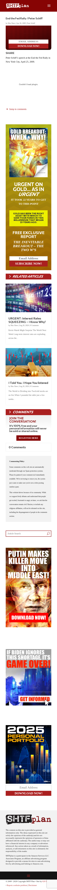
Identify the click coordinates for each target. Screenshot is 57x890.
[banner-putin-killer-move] (28, 629)
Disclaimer (32, 888)
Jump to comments (17, 111)
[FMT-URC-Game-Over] (28, 707)
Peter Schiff (31, 23)
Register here (28, 440)
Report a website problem (17, 888)
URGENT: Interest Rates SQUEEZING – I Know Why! (27, 322)
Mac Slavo (11, 23)
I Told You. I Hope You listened (28, 385)
